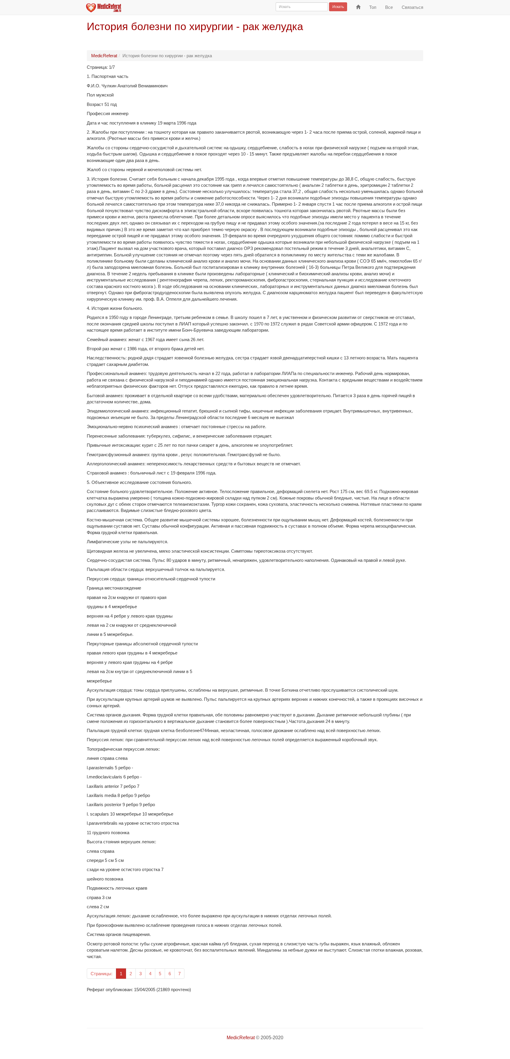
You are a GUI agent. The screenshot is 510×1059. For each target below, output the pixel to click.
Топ (372, 7)
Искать (338, 7)
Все (389, 7)
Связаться (412, 7)
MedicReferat (104, 55)
